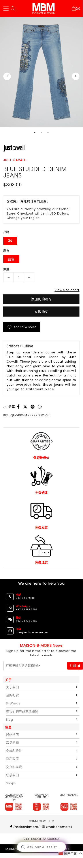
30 (10, 240)
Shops (11, 783)
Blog (9, 719)
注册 (73, 666)
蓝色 (11, 259)
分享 (11, 407)
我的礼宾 (12, 695)
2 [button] (41, 132)
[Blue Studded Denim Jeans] (41, 72)
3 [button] (48, 132)
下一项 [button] (75, 76)
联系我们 (12, 775)
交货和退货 (14, 767)
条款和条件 (14, 751)
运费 (43, 201)
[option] (41, 72)
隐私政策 (12, 759)
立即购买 (41, 311)
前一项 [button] (7, 76)
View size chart (67, 290)
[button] (70, 853)
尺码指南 (12, 734)
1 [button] (35, 132)
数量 (6, 269)
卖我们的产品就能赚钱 (22, 711)
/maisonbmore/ (26, 827)
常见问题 (12, 742)
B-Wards (13, 703)
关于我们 (12, 687)
